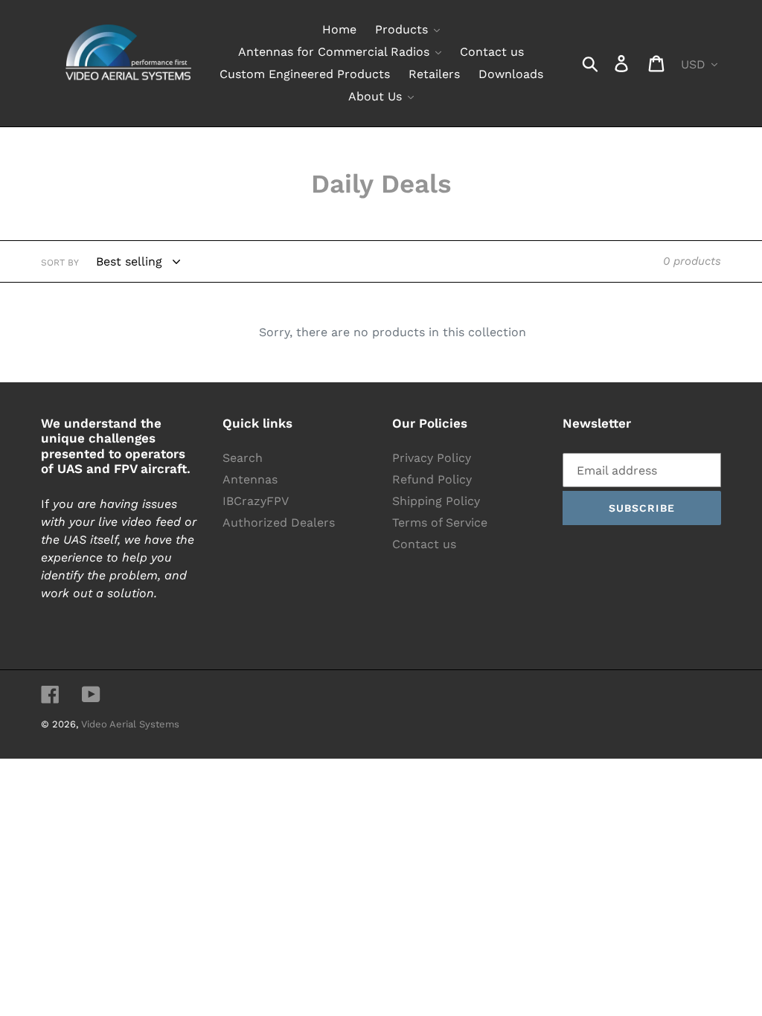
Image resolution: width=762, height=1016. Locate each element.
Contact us (424, 544)
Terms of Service (439, 522)
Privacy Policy (431, 458)
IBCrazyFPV (255, 501)
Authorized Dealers (278, 522)
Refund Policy (432, 479)
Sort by (60, 262)
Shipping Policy (436, 501)
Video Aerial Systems (130, 724)
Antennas (250, 479)
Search (242, 458)
